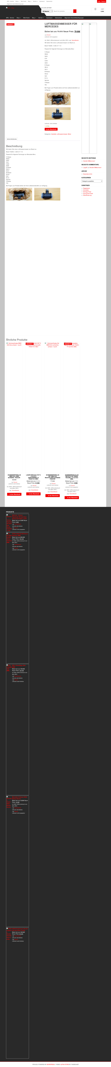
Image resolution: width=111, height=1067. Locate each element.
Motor (69, 134)
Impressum (42, 1)
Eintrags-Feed (87, 192)
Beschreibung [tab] (12, 139)
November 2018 (87, 174)
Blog (29, 1)
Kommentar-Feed (88, 193)
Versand (48, 35)
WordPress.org (87, 195)
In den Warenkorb (51, 129)
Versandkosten (75, 40)
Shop (17, 1)
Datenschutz (49, 1)
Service (35, 1)
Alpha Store (65, 1064)
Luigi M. (85, 167)
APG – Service (10, 1)
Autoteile (53, 134)
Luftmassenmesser (62, 134)
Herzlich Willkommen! (89, 161)
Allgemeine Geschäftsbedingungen (15, 4)
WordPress (51, 1064)
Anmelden (86, 190)
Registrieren (86, 188)
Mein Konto (23, 1)
